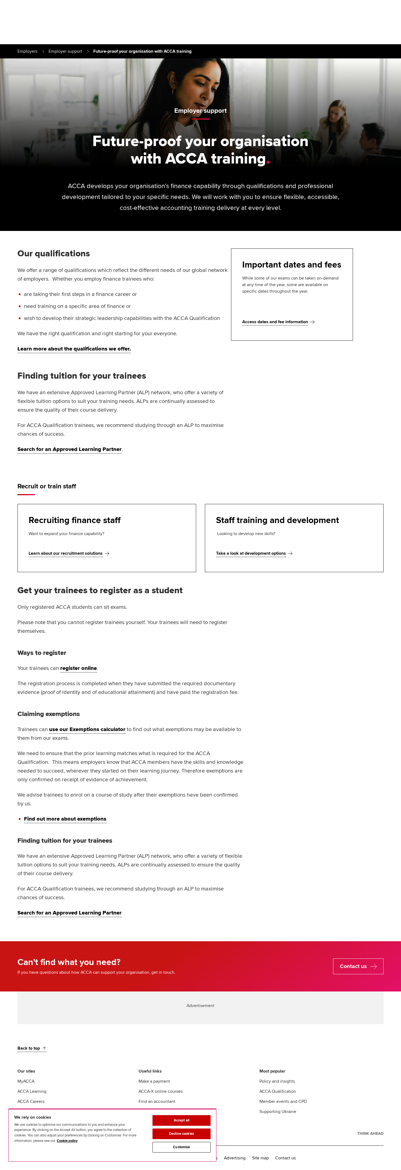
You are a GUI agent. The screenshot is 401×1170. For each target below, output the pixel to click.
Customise (181, 1147)
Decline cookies (181, 1134)
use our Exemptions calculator (87, 729)
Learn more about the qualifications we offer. (74, 349)
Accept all (181, 1120)
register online (78, 668)
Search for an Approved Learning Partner (69, 449)
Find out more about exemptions (65, 819)
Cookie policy (67, 1141)
